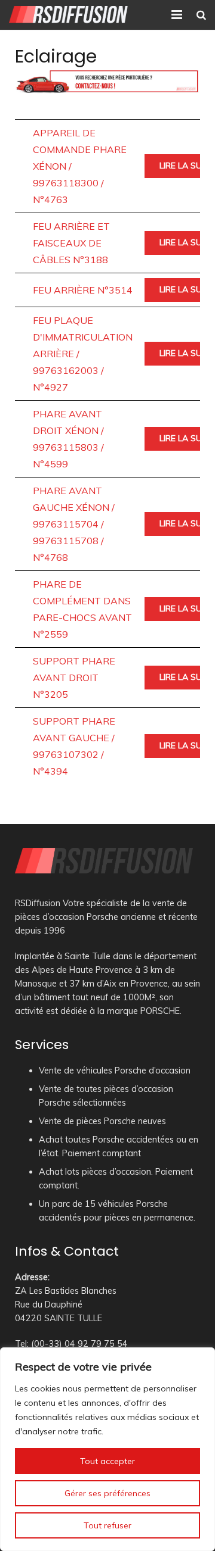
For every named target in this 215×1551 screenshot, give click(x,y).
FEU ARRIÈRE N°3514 (83, 290)
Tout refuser (107, 1525)
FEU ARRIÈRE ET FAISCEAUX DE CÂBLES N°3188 (71, 243)
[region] (107, 1449)
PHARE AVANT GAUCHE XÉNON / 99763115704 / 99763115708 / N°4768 (74, 524)
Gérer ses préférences (107, 1493)
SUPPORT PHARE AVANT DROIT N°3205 (74, 677)
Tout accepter (107, 1461)
